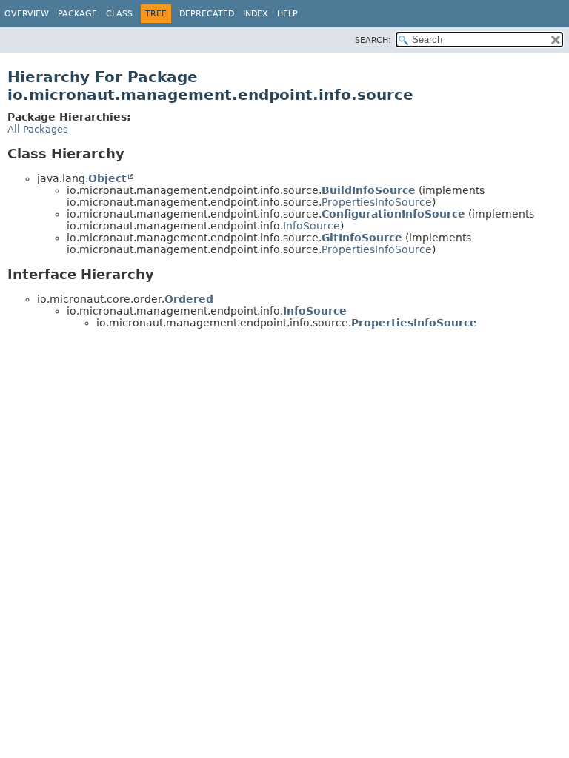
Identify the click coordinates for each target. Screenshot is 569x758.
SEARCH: (373, 40)
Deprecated (206, 14)
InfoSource (311, 226)
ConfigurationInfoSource (393, 214)
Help (287, 14)
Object (107, 178)
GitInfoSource (362, 238)
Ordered (188, 299)
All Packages (37, 129)
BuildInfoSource (369, 190)
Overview (26, 14)
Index (255, 14)
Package (77, 14)
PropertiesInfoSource (377, 202)
